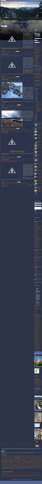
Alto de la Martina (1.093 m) (37, 345)
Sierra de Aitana (36, 225)
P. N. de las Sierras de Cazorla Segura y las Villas (17, 459)
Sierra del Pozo (36, 393)
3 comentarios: (12, 128)
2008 (35, 118)
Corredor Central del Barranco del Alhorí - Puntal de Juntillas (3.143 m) (12, 81)
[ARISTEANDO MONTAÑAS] (34, 214)
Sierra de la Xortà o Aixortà (37, 239)
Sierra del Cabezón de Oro (37, 240)
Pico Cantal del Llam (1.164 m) (37, 339)
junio (36, 97)
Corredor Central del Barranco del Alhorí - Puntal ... (38, 106)
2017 (35, 89)
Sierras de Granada (15, 52)
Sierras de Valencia (36, 62)
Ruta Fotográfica (39, 460)
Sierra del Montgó (36, 246)
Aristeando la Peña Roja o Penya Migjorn (39, 138)
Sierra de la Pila (36, 263)
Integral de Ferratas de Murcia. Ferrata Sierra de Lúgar (39, 125)
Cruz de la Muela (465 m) (37, 349)
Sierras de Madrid (15, 467)
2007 (35, 119)
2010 (35, 116)
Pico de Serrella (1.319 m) (37, 328)
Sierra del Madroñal (18, 466)
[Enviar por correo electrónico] (16, 51)
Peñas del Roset (9, 460)
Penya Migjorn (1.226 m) (37, 334)
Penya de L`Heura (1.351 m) (37, 324)
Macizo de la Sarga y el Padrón (37, 253)
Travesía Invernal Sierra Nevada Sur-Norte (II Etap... (38, 102)
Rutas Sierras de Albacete (37, 67)
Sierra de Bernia (36, 231)
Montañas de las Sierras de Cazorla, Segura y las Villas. (39, 177)
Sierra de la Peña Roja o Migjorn (32, 464)
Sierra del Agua (36, 255)
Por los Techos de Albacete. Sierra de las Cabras (39, 167)
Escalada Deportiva (15, 18)
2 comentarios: (12, 76)
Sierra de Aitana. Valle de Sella (37, 229)
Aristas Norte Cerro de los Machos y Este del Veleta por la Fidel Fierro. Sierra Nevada (39, 187)
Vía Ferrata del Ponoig (36, 77)
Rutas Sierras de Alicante (37, 68)
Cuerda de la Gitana (36, 258)
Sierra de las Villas (36, 392)
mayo (36, 98)
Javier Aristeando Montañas (36, 218)
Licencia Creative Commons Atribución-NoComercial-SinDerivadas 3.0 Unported (15, 452)
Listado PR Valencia (36, 375)
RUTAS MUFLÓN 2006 (36, 51)
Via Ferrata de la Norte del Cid (39, 151)
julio (36, 96)
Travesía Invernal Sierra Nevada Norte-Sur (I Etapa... (38, 104)
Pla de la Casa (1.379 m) (37, 320)
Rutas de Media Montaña (9, 129)
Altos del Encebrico (12, 455)
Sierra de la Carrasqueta (25, 464)
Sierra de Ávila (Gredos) (8, 463)
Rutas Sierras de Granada (14, 129)
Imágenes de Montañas (5, 132)
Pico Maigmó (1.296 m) (36, 330)
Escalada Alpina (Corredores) (21, 18)
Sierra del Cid (35, 241)
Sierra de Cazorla (35, 463)
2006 (35, 120)
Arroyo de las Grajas (36, 307)
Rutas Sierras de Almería (37, 69)
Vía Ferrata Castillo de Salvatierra (16, 468)
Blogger (31, 479)
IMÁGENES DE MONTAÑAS (37, 381)
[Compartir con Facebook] (18, 51)
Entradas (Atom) (6, 186)
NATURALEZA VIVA (36, 383)
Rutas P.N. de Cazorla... (36, 52)
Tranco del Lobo (30, 467)
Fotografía (10, 458)
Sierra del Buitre (31, 465)
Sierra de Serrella (36, 236)
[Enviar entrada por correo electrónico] (15, 51)
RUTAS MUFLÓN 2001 (36, 384)
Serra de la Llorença (36, 223)
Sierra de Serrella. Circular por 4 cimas (39, 170)
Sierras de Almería (36, 58)
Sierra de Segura (11, 465)
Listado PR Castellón (36, 376)
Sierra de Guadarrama (7, 464)
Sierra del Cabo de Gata (37, 277)
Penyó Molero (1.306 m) (37, 329)
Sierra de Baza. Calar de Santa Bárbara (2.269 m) (9, 109)
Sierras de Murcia (19, 467)
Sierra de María (36, 276)
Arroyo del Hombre (35, 455)
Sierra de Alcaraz (3, 463)
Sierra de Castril (30, 463)
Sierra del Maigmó (36, 244)
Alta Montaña (4, 52)
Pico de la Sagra (13, 460)
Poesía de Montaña (22, 460)
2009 (35, 117)
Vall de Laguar (33, 467)
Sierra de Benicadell (36, 230)
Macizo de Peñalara (36, 280)
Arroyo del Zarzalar (39, 455)
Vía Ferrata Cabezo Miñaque (37, 82)
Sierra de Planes (36, 234)
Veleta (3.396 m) (37, 467)
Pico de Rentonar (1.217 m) (37, 335)
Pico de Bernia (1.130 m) (37, 340)
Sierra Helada (35, 224)
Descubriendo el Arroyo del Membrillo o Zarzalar (39, 180)
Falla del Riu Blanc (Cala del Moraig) (39, 173)
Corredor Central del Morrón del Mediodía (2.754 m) (9, 161)
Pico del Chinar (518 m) (36, 348)
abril (36, 99)
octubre (36, 94)
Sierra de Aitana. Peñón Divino (37, 228)
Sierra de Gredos (3, 464)
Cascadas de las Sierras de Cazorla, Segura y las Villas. (39, 163)
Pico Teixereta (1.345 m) (37, 325)
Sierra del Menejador (36, 245)
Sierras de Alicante (36, 57)
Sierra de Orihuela (36, 233)
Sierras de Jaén (10, 467)
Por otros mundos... (27, 460)
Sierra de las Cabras (36, 254)
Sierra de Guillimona (36, 271)
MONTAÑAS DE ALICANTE (37, 382)
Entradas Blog (7, 52)
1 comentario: (12, 51)
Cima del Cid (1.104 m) (36, 344)
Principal (2, 18)
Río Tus (35, 312)
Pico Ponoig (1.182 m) (36, 338)
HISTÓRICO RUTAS (34, 18)
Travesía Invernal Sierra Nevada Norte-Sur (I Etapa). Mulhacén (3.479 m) (12, 55)
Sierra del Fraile (13, 466)
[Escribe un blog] (17, 76)
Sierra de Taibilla (19, 465)
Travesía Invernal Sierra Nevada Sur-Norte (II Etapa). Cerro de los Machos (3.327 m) (14, 29)
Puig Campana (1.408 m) (37, 318)
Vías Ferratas (11, 18)
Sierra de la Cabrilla (21, 464)
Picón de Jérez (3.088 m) (17, 460)
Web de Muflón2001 (3, 19)
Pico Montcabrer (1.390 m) (37, 319)
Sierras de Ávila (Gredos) (37, 63)
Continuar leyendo (3, 50)
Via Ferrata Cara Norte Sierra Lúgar (8, 468)
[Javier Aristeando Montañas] (34, 219)
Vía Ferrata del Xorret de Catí (37, 78)
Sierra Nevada (10, 52)
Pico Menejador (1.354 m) (37, 323)
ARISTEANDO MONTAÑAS (11, 3)
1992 (35, 121)
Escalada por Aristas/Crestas (28, 18)
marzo (36, 100)
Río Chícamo (35, 260)
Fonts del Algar (7, 458)
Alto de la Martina (7, 455)
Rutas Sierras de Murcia (21, 462)
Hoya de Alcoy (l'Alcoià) (14, 458)
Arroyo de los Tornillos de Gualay (37, 308)
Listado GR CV (36, 377)
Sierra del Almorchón (27, 465)
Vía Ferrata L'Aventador (36, 85)
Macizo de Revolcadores (37, 259)
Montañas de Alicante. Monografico (38, 160)
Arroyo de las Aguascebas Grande (17, 455)
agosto (36, 95)
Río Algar (30, 460)
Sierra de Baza (22, 129)
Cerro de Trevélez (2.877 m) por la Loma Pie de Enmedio (39, 145)
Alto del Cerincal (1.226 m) (37, 333)
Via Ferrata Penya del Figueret (37, 74)
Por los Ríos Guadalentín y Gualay (38, 155)
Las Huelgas (24, 458)
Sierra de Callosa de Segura (25, 463)
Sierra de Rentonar (36, 235)
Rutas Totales (19, 129)
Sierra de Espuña (36, 262)
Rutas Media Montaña (6, 18)
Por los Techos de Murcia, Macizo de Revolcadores (39, 191)
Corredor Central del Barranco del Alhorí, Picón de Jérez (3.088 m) (39, 142)
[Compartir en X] (17, 51)
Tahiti (35, 286)
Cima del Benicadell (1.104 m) (37, 343)
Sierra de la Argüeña (16, 464)
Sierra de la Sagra (36, 272)
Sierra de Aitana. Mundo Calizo (39, 131)
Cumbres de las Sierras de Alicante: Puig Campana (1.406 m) (39, 135)
